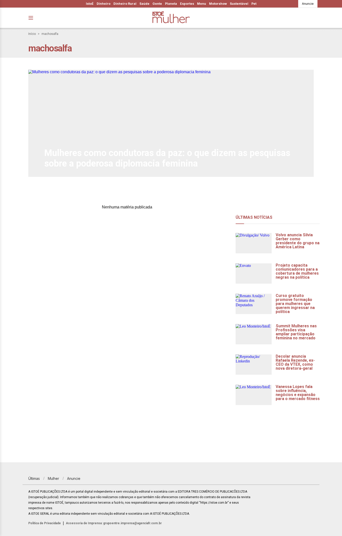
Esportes (187, 4)
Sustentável (239, 4)
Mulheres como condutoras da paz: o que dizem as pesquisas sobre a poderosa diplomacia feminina (167, 158)
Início (32, 34)
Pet (253, 4)
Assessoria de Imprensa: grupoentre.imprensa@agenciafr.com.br (114, 523)
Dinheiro (103, 4)
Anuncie (308, 4)
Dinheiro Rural (124, 4)
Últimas (34, 478)
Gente (157, 4)
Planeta (171, 4)
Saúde (144, 4)
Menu (201, 4)
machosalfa (50, 34)
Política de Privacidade (44, 523)
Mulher (53, 478)
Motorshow (218, 4)
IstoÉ (90, 4)
